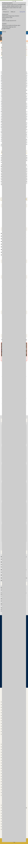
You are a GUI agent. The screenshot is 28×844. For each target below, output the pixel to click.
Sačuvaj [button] (4, 31)
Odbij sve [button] (13, 11)
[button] (1, 40)
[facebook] (12, 1)
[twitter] (13, 1)
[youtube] (15, 1)
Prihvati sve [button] (6, 11)
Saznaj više (22, 11)
